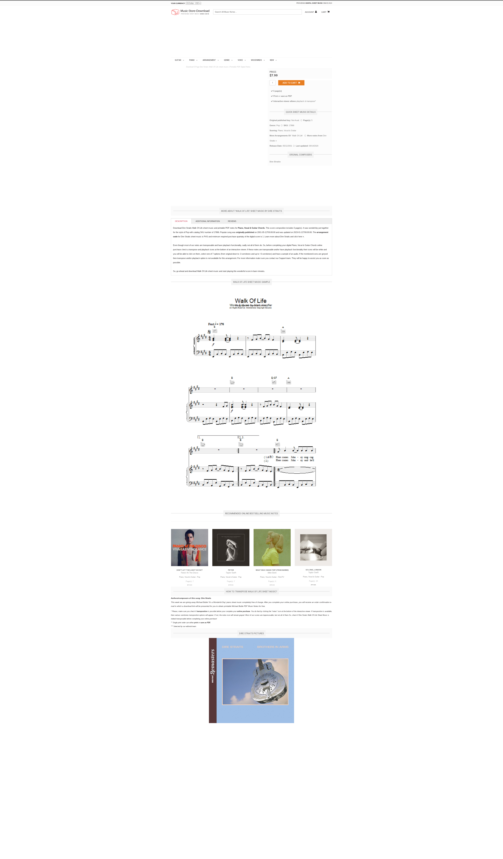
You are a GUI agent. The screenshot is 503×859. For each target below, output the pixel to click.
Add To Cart (290, 82)
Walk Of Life (297, 135)
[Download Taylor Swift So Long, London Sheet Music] (313, 547)
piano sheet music (234, 602)
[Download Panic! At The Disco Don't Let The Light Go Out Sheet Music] (189, 547)
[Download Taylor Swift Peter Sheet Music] (230, 547)
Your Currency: (178, 3)
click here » (299, 236)
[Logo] (190, 12)
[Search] (299, 12)
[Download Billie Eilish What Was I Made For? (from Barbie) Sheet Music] (272, 547)
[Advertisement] (251, 37)
